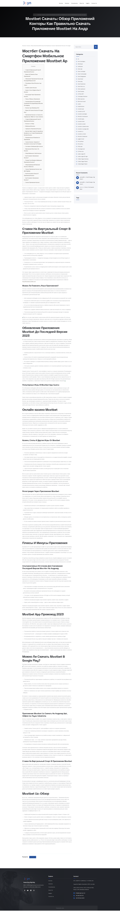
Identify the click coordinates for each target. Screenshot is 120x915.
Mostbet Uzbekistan (82, 136)
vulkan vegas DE (81, 154)
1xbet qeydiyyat (81, 89)
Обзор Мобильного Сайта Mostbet (33, 153)
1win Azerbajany (81, 61)
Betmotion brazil (81, 101)
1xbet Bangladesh (82, 76)
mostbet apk (32, 857)
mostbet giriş (81, 119)
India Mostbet (81, 106)
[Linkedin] (31, 890)
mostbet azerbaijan (82, 114)
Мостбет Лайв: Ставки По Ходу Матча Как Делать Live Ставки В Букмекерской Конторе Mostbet (33, 133)
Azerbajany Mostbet (82, 96)
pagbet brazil (81, 139)
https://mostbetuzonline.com (29, 281)
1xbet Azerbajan (81, 71)
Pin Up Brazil (80, 141)
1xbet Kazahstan (81, 84)
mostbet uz (80, 131)
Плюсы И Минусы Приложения (32, 99)
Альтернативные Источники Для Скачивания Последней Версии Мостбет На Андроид (33, 103)
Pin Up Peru (80, 144)
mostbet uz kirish (82, 134)
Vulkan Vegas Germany (83, 159)
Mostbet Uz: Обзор (29, 123)
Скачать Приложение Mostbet (32, 182)
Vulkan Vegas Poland (82, 161)
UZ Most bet (81, 151)
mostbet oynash (82, 124)
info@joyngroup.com (80, 893)
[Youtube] (27, 890)
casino (79, 104)
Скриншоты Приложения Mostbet (33, 128)
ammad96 (82, 177)
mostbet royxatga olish (83, 129)
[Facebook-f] (24, 890)
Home (35, 14)
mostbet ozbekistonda (83, 126)
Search (96, 47)
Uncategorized (81, 149)
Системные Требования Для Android (34, 146)
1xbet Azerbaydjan (82, 74)
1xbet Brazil (80, 79)
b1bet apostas (81, 99)
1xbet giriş (80, 81)
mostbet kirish (81, 121)
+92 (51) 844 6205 (80, 898)
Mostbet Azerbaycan (83, 116)
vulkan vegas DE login (83, 156)
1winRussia (80, 66)
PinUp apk (80, 146)
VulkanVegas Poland (82, 164)
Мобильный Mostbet (30, 126)
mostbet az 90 (81, 111)
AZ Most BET (81, 94)
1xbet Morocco (81, 86)
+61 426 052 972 (80, 895)
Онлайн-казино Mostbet (31, 87)
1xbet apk (80, 69)
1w (78, 59)
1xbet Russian (81, 91)
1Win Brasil (80, 64)
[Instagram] (34, 890)
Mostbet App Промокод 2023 (32, 108)
